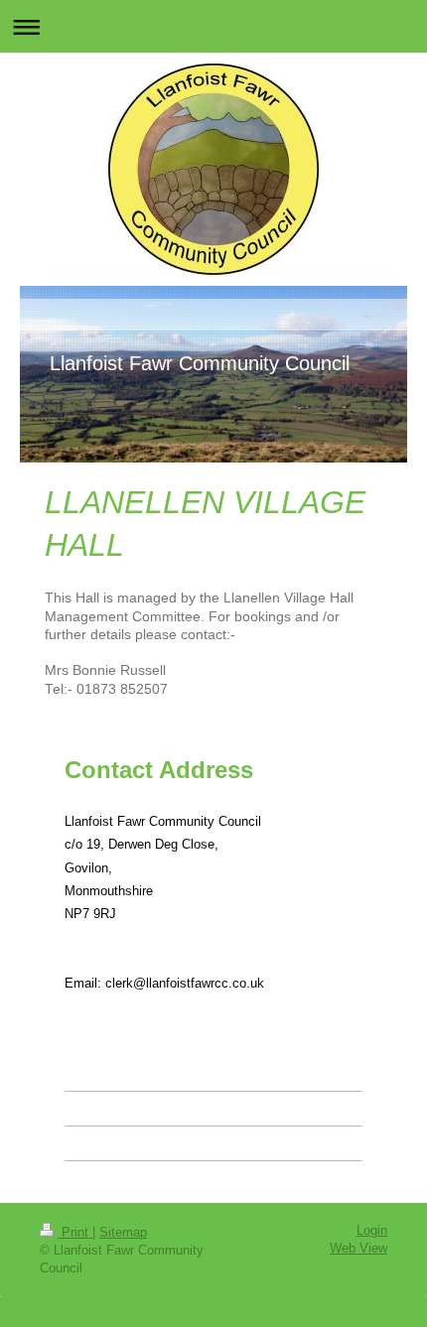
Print (75, 1233)
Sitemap (123, 1233)
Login (371, 1231)
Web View (358, 1249)
